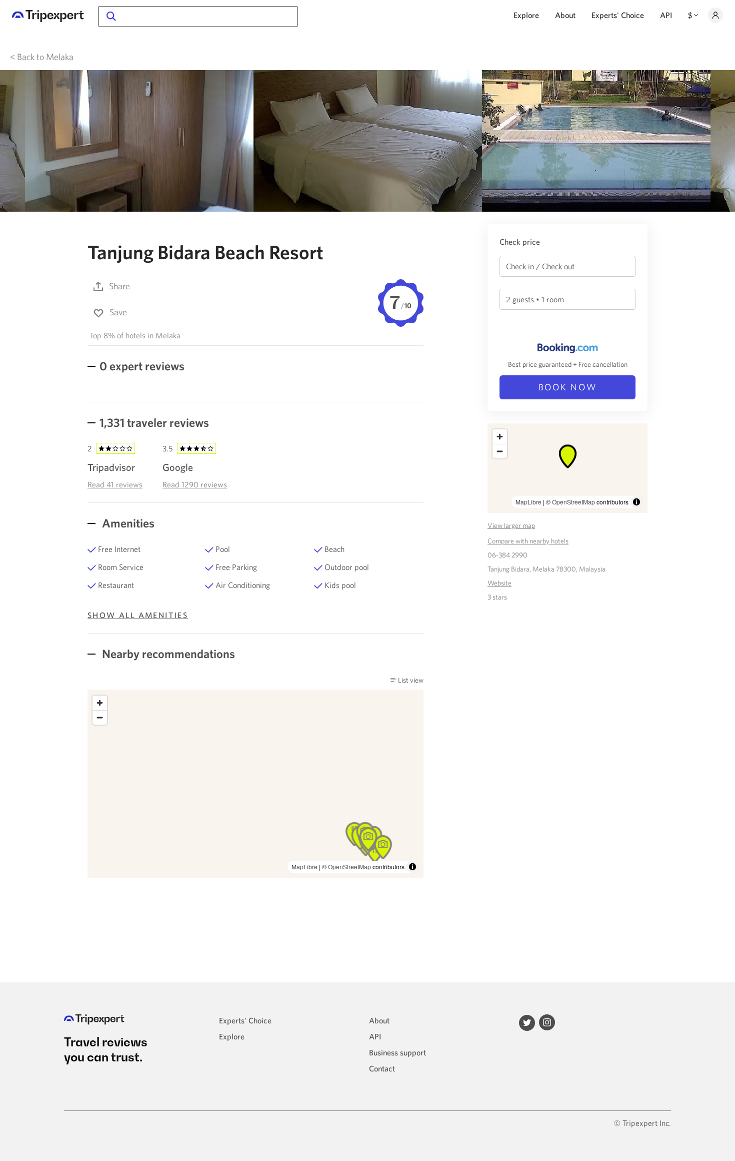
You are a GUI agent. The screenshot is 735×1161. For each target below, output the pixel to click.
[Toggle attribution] (412, 867)
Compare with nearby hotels (528, 541)
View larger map (511, 525)
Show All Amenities (138, 615)
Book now (567, 387)
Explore (526, 15)
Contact (382, 1068)
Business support (397, 1052)
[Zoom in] (99, 703)
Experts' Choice (618, 15)
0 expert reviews (142, 366)
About (565, 15)
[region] (256, 784)
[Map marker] (383, 847)
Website (500, 583)
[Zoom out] (99, 717)
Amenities (127, 523)
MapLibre (305, 866)
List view (410, 680)
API (666, 15)
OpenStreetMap (349, 866)
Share (119, 286)
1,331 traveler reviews (154, 422)
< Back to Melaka (42, 57)
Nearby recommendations (167, 654)
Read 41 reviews (115, 484)
